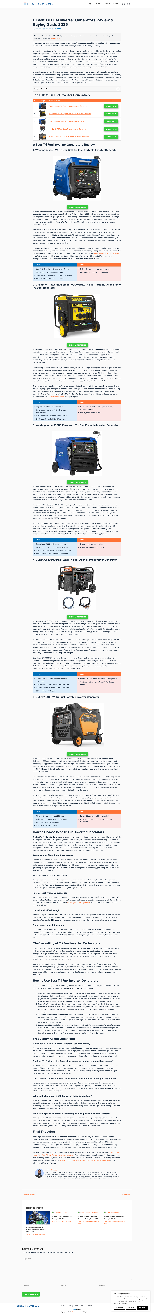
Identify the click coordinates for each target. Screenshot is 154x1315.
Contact (115, 4)
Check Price (111, 106)
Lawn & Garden (82, 1221)
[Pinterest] (129, 4)
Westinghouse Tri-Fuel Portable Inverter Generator (68, 106)
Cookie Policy (123, 1303)
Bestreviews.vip (76, 1312)
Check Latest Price (77, 207)
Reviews (97, 4)
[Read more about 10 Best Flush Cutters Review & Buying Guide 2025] (59, 1212)
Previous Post (28, 1195)
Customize (119, 1307)
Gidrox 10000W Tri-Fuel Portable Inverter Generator (69, 137)
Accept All (142, 1307)
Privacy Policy (73, 1306)
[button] (101, 4)
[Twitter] (127, 4)
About (107, 4)
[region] (130, 1301)
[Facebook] (122, 4)
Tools (53, 1221)
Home (63, 1306)
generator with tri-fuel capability (106, 253)
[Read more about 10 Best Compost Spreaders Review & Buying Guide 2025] (88, 1212)
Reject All (131, 1307)
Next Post (127, 1195)
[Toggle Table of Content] (117, 89)
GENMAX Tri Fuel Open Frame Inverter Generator (68, 129)
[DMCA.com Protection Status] (77, 1309)
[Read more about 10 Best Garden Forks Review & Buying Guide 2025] (112, 1212)
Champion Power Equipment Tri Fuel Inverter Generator (70, 114)
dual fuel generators (56, 397)
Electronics (29, 1234)
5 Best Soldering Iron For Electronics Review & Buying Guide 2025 (36, 1229)
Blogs (89, 4)
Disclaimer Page (55, 38)
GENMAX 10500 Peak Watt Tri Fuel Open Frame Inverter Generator (84, 1160)
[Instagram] (124, 4)
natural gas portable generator (78, 903)
